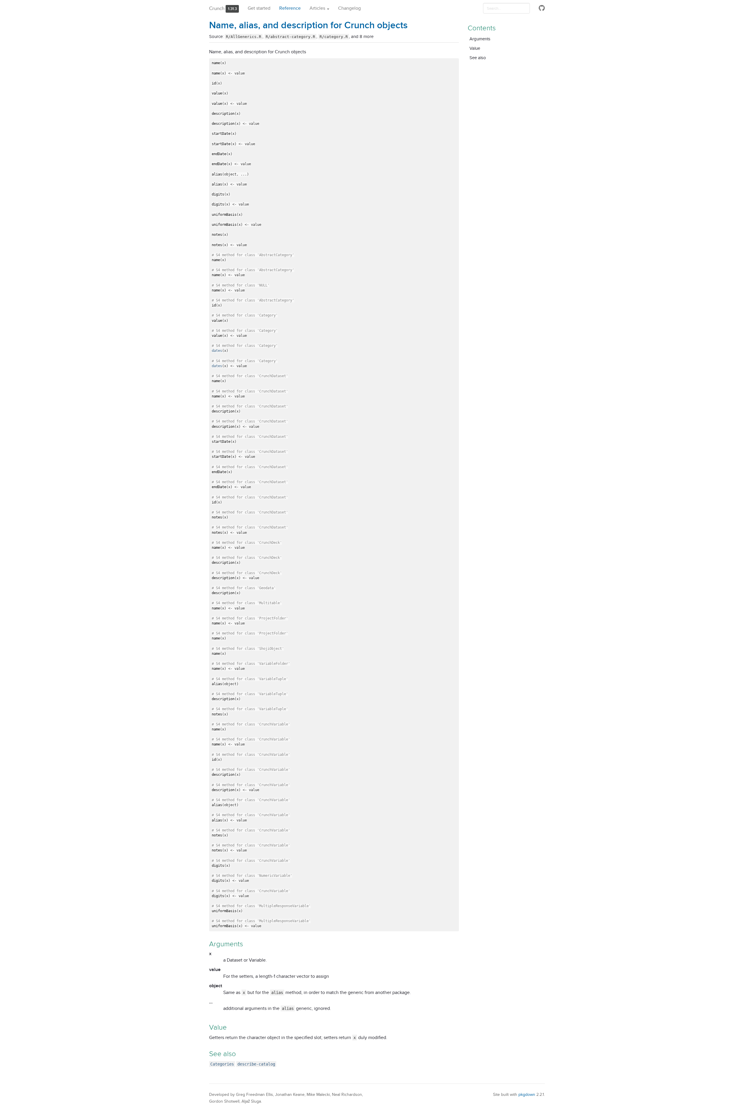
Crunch (216, 8)
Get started (259, 8)
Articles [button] (318, 8)
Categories (222, 1064)
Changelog (349, 8)
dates (217, 351)
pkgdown (526, 1094)
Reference (290, 8)
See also (477, 57)
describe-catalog (256, 1064)
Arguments (479, 39)
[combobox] (506, 8)
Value (474, 48)
